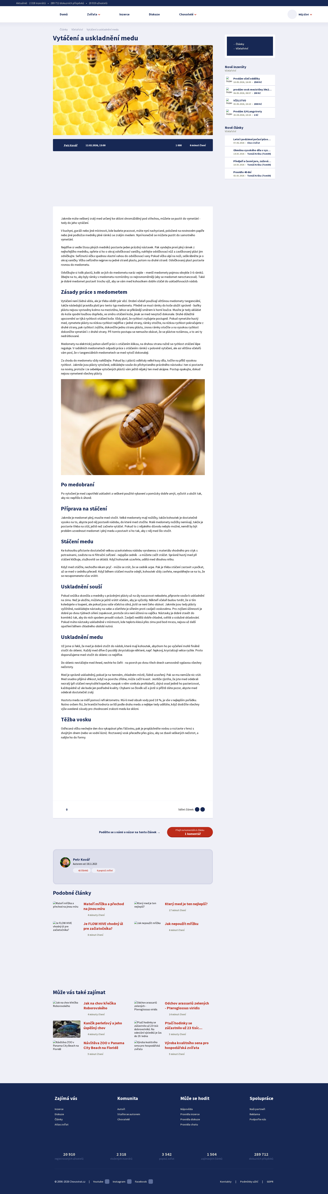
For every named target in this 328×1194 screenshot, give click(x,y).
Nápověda (186, 1109)
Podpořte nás (258, 1119)
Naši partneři (257, 1109)
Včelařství (77, 29)
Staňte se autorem (128, 1114)
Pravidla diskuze (190, 1119)
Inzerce (124, 14)
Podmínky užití (249, 1181)
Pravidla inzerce (190, 1114)
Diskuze (154, 14)
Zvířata (92, 14)
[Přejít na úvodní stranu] (54, 29)
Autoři (121, 1109)
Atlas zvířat (62, 1124)
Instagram (119, 1181)
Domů (64, 14)
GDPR (270, 1181)
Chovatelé (186, 14)
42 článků (83, 870)
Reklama (255, 1114)
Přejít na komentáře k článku (190, 832)
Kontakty (225, 1181)
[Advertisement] (133, 179)
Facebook (141, 1181)
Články (64, 29)
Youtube (98, 1181)
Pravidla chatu (189, 1124)
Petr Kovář (81, 859)
